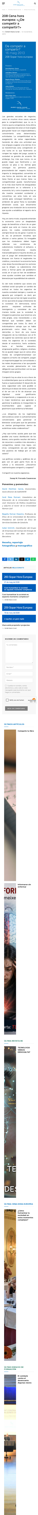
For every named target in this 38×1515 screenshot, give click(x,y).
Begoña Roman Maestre (13, 514)
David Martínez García (12, 489)
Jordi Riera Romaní (11, 497)
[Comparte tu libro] (10, 805)
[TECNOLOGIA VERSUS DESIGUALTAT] (10, 1122)
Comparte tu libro (26, 731)
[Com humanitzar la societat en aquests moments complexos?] (19, 582)
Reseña (6, 542)
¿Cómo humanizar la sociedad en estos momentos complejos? (25, 1215)
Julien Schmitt (8, 528)
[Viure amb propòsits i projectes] (19, 613)
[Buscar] (35, 3)
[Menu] (3, 3)
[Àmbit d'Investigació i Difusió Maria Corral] (19, 3)
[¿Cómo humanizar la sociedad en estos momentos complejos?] (10, 1285)
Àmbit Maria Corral (12, 32)
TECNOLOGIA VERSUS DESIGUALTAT (24, 1050)
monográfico (25, 545)
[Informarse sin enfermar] (10, 959)
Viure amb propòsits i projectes (16, 625)
